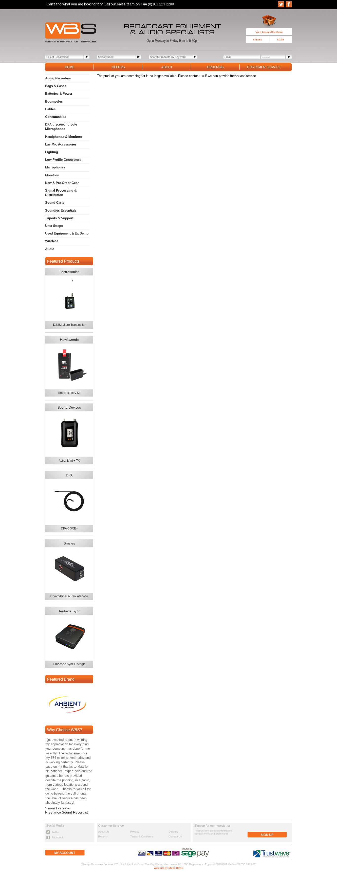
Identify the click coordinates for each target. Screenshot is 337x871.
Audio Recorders (58, 78)
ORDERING (215, 67)
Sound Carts (54, 202)
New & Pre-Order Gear (62, 183)
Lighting (51, 152)
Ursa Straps (54, 226)
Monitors (52, 175)
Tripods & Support (59, 218)
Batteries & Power (58, 93)
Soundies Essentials (60, 210)
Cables (50, 109)
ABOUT (166, 67)
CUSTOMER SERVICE (264, 67)
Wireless (51, 241)
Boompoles (54, 101)
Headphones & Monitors (63, 137)
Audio (49, 249)
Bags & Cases (55, 86)
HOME (70, 67)
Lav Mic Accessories (60, 144)
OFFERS (118, 67)
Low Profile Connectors (63, 160)
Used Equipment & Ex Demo (67, 233)
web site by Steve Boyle (168, 868)
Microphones (55, 167)
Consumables (55, 117)
